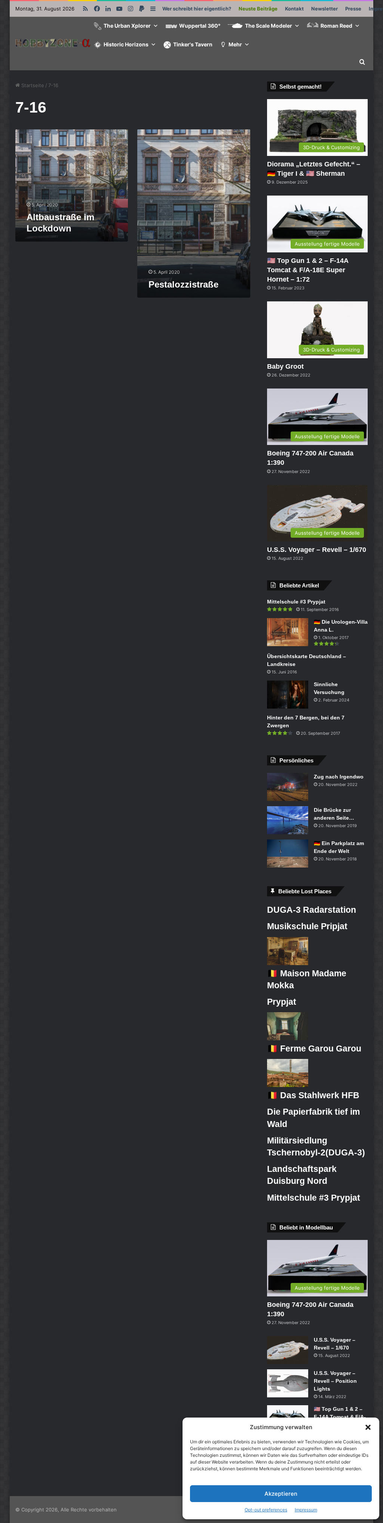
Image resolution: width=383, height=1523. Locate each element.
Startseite (32, 85)
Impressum (306, 1510)
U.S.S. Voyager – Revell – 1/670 (316, 549)
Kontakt (294, 9)
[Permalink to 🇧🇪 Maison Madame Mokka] (287, 963)
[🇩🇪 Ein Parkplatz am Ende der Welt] (287, 853)
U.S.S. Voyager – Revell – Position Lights (335, 1381)
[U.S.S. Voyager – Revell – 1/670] (287, 1350)
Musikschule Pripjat (307, 926)
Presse (353, 9)
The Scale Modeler (268, 25)
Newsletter (324, 9)
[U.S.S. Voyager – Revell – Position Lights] (287, 1383)
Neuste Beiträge (258, 9)
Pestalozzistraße (183, 284)
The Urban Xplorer (127, 25)
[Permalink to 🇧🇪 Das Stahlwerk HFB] (287, 1085)
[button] (368, 1427)
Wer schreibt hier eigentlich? (196, 9)
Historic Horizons (126, 44)
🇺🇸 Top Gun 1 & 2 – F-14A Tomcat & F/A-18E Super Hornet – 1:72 (307, 270)
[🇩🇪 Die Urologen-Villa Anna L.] (287, 632)
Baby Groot (285, 366)
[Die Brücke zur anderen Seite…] (287, 820)
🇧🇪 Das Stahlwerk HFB (313, 1095)
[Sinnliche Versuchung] (287, 695)
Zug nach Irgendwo (339, 777)
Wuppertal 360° (199, 25)
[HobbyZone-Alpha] (52, 44)
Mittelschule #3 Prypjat (296, 602)
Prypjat (281, 1002)
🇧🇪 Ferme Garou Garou (314, 1048)
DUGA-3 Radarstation (311, 910)
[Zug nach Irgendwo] (287, 787)
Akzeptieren (280, 1493)
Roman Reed (336, 25)
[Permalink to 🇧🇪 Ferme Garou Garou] (287, 1038)
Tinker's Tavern (192, 44)
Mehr (235, 44)
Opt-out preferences (266, 1510)
